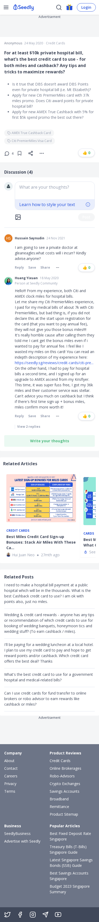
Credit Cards (55, 43)
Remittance (59, 806)
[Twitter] (7, 914)
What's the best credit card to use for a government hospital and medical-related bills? (48, 677)
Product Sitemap (64, 814)
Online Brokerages (65, 768)
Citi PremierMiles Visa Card (32, 141)
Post (86, 217)
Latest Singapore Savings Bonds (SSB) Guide (71, 862)
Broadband (59, 798)
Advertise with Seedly (22, 841)
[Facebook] (20, 914)
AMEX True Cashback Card (31, 133)
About (9, 760)
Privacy (10, 783)
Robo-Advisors (62, 775)
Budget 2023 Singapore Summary (70, 889)
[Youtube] (58, 914)
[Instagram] (33, 914)
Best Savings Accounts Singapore (69, 876)
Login (86, 7)
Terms (9, 791)
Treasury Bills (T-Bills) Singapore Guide (68, 849)
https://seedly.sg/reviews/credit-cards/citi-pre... (54, 362)
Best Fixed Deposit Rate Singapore (70, 836)
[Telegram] (45, 914)
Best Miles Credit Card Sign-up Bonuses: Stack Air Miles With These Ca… (41, 542)
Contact (11, 768)
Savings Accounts (64, 791)
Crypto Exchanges (65, 783)
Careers (10, 775)
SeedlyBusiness (17, 833)
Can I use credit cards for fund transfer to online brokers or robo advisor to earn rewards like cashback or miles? (45, 699)
